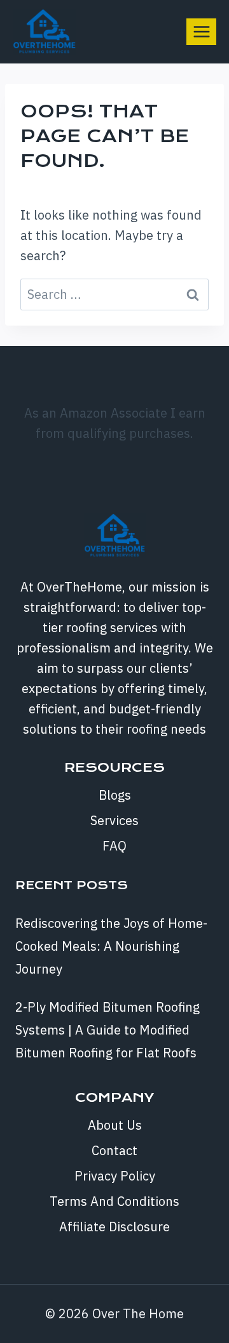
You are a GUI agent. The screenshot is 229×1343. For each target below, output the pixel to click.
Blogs (115, 795)
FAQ (114, 845)
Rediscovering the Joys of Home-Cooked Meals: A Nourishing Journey (111, 946)
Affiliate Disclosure (114, 1226)
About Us (115, 1125)
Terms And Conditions (114, 1201)
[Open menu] (201, 31)
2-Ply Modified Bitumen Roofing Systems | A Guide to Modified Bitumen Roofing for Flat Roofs (107, 1029)
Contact (114, 1150)
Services (114, 820)
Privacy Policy (114, 1175)
